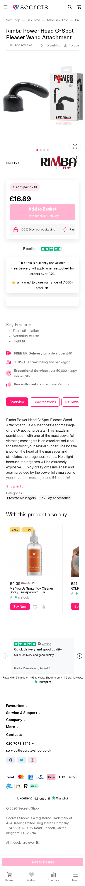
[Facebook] (10, 760)
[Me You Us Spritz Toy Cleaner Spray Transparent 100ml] (34, 552)
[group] (42, 105)
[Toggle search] (70, 7)
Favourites (15, 705)
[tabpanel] (42, 458)
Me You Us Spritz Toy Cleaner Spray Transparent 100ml (31, 590)
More (10, 726)
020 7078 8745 (18, 744)
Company (14, 719)
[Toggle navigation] (6, 7)
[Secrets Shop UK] (30, 6)
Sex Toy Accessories (55, 498)
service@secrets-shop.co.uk (28, 750)
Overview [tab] (17, 402)
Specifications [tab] (45, 402)
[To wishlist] (35, 607)
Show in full (15, 486)
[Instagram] (32, 760)
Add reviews (23, 45)
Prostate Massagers (21, 498)
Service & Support (21, 712)
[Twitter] (21, 760)
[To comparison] (43, 607)
